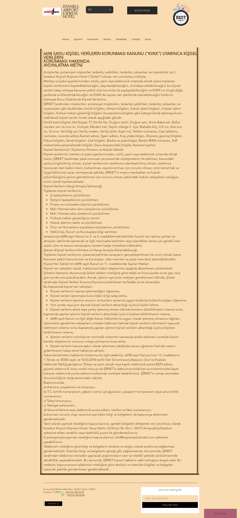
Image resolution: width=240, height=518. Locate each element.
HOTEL (69, 16)
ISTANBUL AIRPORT (71, 8)
